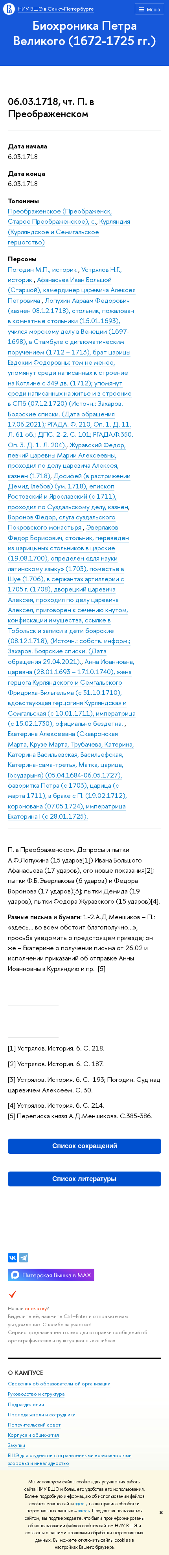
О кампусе (25, 1373)
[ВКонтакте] (12, 1257)
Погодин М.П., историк (43, 269)
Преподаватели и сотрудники (41, 1414)
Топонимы (23, 200)
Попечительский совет (34, 1424)
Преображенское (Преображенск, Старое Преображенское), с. (60, 216)
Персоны (22, 258)
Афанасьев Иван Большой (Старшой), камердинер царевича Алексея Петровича (72, 290)
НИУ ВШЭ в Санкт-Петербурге (56, 8)
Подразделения (26, 1404)
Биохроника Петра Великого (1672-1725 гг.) (84, 32)
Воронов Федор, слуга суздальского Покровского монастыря (62, 522)
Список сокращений (84, 1146)
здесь (80, 1504)
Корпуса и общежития (33, 1435)
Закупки (16, 1445)
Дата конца (26, 173)
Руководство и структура (36, 1393)
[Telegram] (23, 1257)
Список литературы (84, 1179)
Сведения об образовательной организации (59, 1383)
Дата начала (27, 145)
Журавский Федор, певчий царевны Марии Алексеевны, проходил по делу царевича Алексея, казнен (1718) (67, 460)
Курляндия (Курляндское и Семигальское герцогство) (69, 231)
